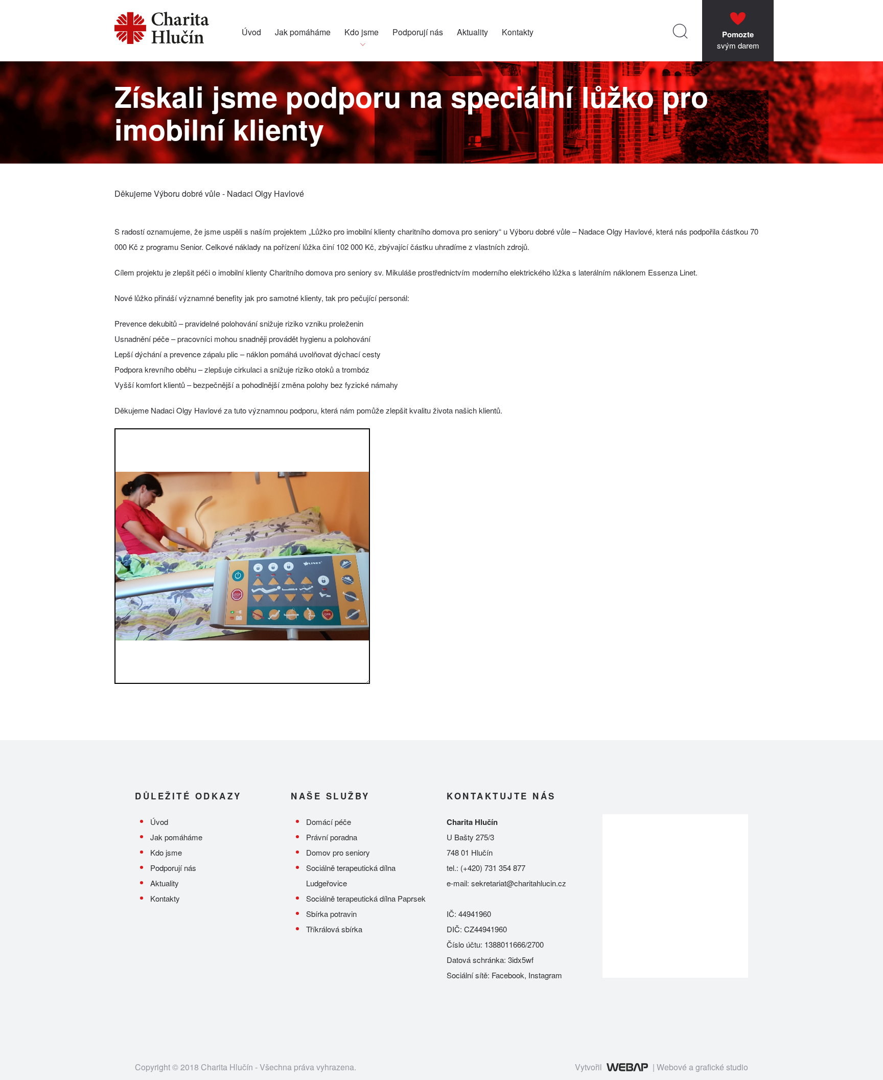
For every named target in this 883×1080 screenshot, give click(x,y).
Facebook (508, 975)
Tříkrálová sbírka (334, 929)
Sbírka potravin (331, 913)
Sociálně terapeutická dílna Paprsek (366, 898)
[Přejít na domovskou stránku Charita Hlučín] (178, 30)
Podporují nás (417, 32)
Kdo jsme (361, 32)
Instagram (545, 975)
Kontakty (517, 32)
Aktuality (472, 32)
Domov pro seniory (338, 852)
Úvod (251, 32)
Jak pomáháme (303, 32)
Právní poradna (331, 837)
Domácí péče (328, 821)
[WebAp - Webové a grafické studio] (627, 1067)
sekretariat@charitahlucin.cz (518, 883)
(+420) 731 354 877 (492, 867)
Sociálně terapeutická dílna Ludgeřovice (351, 875)
